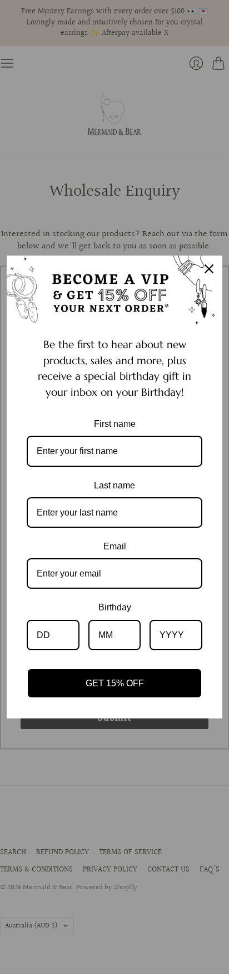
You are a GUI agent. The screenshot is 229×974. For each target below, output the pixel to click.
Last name (114, 485)
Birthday (114, 607)
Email (114, 546)
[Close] (209, 269)
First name (115, 424)
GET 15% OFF (115, 683)
